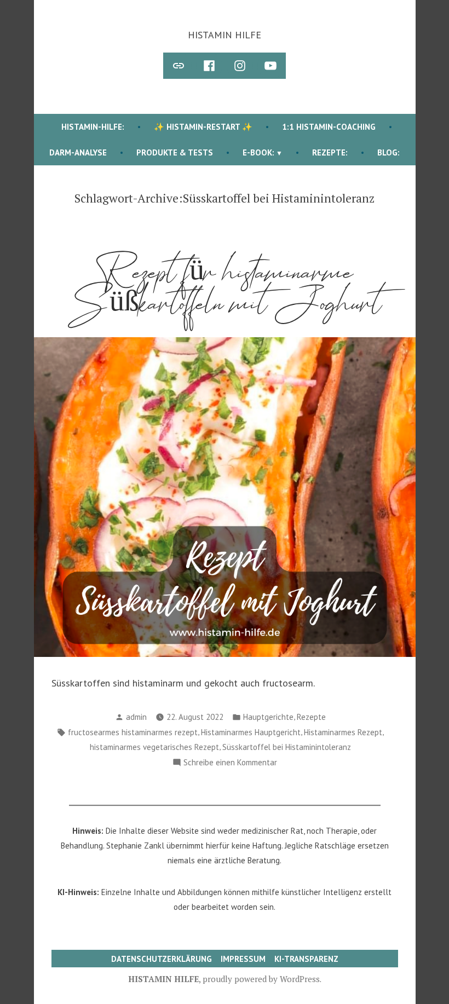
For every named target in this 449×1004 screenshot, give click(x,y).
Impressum (243, 959)
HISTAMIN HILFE (224, 34)
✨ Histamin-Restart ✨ (203, 127)
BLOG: (388, 152)
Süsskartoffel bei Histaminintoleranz (286, 747)
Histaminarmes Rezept (343, 732)
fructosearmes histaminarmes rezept (133, 732)
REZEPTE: (330, 152)
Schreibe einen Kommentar (230, 763)
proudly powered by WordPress (261, 978)
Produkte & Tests (174, 152)
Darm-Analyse (78, 152)
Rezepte (311, 717)
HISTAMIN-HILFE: (92, 127)
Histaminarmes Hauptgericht (251, 732)
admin (136, 717)
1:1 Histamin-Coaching (329, 127)
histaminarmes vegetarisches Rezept (154, 747)
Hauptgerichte (268, 717)
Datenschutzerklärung (161, 959)
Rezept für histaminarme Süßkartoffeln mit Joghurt (225, 288)
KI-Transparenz (306, 959)
